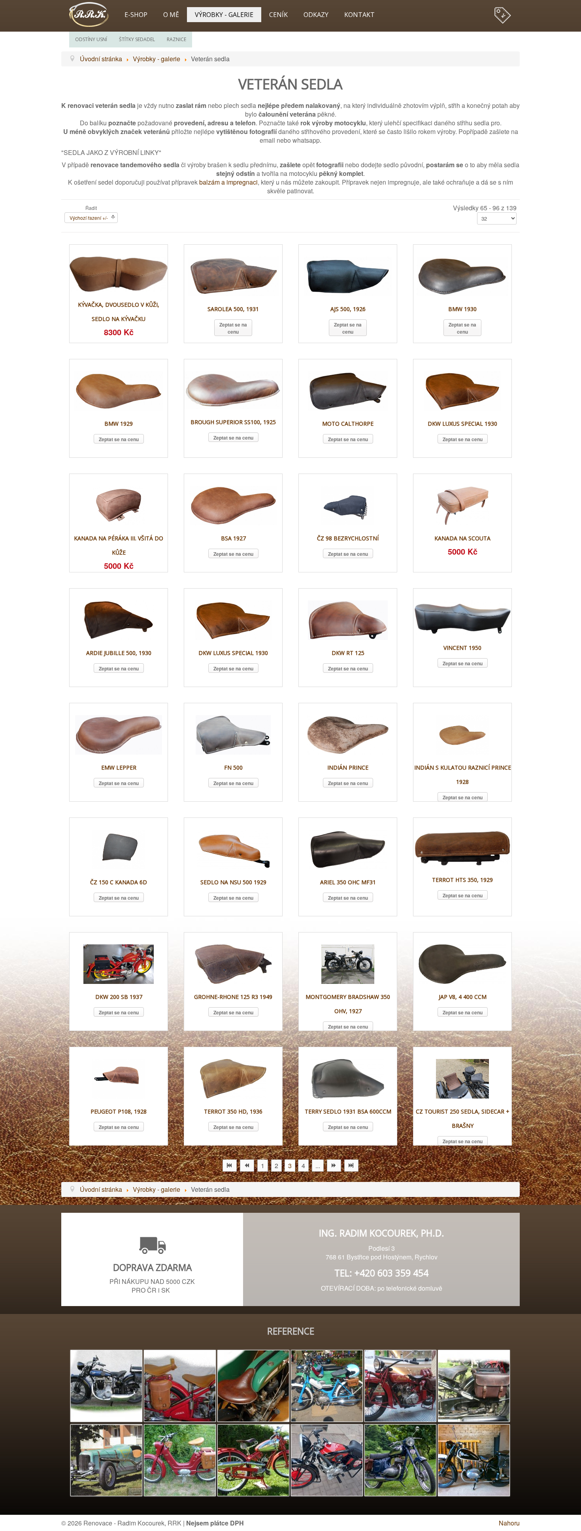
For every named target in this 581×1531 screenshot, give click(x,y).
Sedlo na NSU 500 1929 (233, 882)
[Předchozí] (247, 1165)
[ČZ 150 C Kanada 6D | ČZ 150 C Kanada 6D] (118, 848)
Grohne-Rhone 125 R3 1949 (233, 997)
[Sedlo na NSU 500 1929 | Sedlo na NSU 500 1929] (233, 848)
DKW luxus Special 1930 (233, 653)
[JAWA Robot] (253, 1459)
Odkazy (316, 14)
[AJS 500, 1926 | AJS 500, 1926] (348, 275)
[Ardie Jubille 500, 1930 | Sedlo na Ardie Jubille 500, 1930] (118, 619)
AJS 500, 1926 (348, 309)
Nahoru (509, 1522)
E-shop (135, 14)
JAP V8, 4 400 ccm (463, 997)
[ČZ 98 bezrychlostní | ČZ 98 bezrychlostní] (347, 504)
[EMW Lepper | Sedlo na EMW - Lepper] (118, 733)
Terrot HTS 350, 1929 (462, 879)
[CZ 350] (474, 1384)
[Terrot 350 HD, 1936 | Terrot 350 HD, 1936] (233, 1077)
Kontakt (359, 14)
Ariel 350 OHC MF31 (348, 882)
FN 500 (233, 767)
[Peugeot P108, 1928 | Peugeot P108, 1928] (118, 1077)
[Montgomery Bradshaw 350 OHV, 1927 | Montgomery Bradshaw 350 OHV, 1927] (347, 963)
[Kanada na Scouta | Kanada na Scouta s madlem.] (462, 504)
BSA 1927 (233, 538)
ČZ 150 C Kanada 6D (118, 882)
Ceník (278, 14)
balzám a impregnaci (228, 182)
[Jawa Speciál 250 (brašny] (180, 1384)
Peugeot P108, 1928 (119, 1111)
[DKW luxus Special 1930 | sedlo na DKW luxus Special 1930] (233, 619)
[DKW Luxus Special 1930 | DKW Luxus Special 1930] (462, 390)
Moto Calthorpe (348, 423)
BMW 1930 (462, 309)
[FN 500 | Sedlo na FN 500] (233, 733)
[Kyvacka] (400, 1459)
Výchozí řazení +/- (89, 217)
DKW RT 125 (348, 653)
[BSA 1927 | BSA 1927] (233, 504)
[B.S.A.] (253, 1384)
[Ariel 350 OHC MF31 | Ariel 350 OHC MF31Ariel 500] (348, 848)
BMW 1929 (118, 423)
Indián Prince (347, 767)
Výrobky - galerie (224, 14)
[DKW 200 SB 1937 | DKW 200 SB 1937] (118, 963)
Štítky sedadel (137, 39)
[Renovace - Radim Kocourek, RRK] (93, 13)
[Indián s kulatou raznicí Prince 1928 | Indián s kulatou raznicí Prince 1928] (462, 733)
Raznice (176, 39)
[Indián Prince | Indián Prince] (348, 733)
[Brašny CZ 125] (474, 1459)
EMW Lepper (118, 767)
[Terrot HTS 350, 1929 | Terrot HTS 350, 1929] (462, 847)
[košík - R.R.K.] (502, 12)
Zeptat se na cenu (233, 328)
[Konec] (351, 1165)
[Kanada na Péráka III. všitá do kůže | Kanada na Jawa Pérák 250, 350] (118, 504)
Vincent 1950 (462, 647)
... (317, 1165)
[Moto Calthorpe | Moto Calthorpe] (348, 390)
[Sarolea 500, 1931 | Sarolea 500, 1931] (233, 275)
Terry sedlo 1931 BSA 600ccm (348, 1111)
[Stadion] (327, 1384)
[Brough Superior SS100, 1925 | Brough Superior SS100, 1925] (233, 389)
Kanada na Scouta (462, 538)
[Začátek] (230, 1165)
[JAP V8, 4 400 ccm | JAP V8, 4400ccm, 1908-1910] (462, 963)
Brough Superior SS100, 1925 (233, 422)
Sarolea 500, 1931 (233, 309)
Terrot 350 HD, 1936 (233, 1111)
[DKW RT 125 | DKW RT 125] (348, 619)
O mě (171, 14)
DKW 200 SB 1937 (118, 997)
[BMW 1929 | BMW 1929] (118, 390)
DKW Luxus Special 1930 (462, 423)
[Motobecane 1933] (327, 1459)
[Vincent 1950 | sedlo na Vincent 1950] (462, 616)
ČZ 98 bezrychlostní (348, 538)
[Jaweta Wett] (180, 1459)
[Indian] (400, 1384)
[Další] (334, 1165)
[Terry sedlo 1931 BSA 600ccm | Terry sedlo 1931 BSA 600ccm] (347, 1077)
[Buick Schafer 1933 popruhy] (106, 1459)
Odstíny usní (91, 39)
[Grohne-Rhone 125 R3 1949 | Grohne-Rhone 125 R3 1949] (233, 963)
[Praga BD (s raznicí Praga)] (106, 1384)
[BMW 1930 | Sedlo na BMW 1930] (462, 275)
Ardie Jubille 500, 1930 (118, 653)
